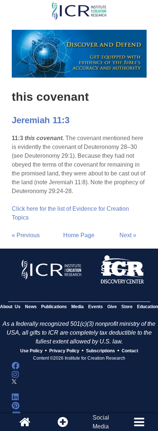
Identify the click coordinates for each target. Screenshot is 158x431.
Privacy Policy (64, 350)
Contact (130, 350)
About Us (10, 306)
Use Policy (31, 350)
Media (77, 306)
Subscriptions (100, 350)
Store (127, 306)
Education (147, 306)
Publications (54, 306)
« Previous (26, 235)
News (31, 306)
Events (95, 306)
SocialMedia (101, 422)
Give (112, 306)
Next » (127, 235)
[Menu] (139, 422)
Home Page (78, 235)
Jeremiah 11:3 (40, 120)
